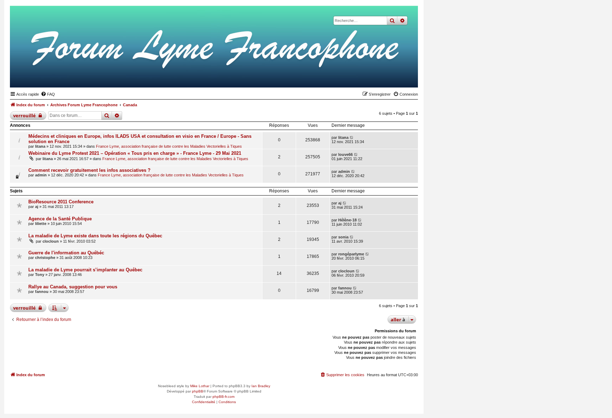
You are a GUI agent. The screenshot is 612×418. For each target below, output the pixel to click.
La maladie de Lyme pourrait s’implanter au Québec (85, 269)
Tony (39, 274)
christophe (45, 257)
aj (36, 206)
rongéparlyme (351, 254)
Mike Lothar (199, 386)
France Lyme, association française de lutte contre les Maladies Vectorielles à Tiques (169, 146)
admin (41, 175)
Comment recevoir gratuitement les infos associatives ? (89, 170)
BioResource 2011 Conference (61, 201)
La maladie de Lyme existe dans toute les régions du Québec (95, 235)
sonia (343, 237)
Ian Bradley (260, 386)
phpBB (197, 391)
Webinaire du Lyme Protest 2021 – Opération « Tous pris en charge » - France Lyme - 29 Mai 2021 (134, 153)
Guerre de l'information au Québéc (66, 252)
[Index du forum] (377, 76)
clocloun (50, 241)
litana (40, 146)
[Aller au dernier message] (352, 137)
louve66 (345, 154)
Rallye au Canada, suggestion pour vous (72, 286)
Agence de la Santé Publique (60, 218)
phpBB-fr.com (223, 397)
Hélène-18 (347, 220)
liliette (40, 223)
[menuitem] (48, 94)
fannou (42, 291)
